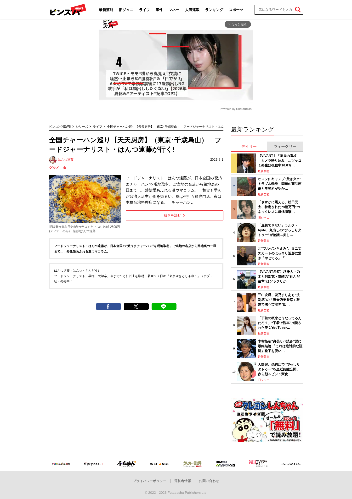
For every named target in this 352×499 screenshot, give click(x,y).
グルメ (54, 168)
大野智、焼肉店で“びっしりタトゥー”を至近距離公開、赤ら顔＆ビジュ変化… (279, 369)
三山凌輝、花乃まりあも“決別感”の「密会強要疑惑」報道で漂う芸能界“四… (279, 299)
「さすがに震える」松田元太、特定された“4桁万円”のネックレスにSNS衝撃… (279, 206)
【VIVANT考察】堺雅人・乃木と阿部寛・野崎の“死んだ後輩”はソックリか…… (279, 276)
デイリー (249, 146)
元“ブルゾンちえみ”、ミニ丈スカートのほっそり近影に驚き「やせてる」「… (279, 253)
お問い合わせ (209, 481)
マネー (174, 10)
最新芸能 (106, 10)
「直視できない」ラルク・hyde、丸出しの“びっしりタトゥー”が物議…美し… (279, 229)
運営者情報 (182, 481)
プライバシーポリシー (149, 481)
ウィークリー (284, 146)
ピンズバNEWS (60, 126)
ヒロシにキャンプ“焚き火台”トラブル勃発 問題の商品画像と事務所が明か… (279, 183)
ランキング (214, 10)
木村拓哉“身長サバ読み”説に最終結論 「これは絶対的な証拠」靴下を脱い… (280, 345)
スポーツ (236, 10)
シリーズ (82, 126)
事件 (159, 10)
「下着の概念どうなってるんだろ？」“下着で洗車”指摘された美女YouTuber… (279, 322)
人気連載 (192, 10)
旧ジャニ (126, 10)
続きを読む (172, 215)
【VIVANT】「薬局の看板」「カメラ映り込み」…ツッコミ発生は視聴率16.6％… (279, 160)
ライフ (144, 10)
